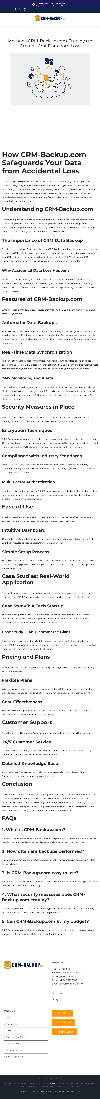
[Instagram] (25, 9)
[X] (20, 9)
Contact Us (11, 1024)
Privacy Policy (12, 1043)
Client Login (64, 1022)
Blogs (8, 1030)
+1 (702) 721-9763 (68, 980)
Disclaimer (76, 1091)
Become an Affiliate (15, 1037)
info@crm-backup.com (71, 984)
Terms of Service (13, 1050)
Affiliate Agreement (15, 1056)
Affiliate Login (65, 1031)
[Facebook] (15, 9)
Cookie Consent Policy (61, 1091)
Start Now (62, 1013)
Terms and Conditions (28, 1091)
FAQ (7, 1018)
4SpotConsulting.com (47, 1083)
